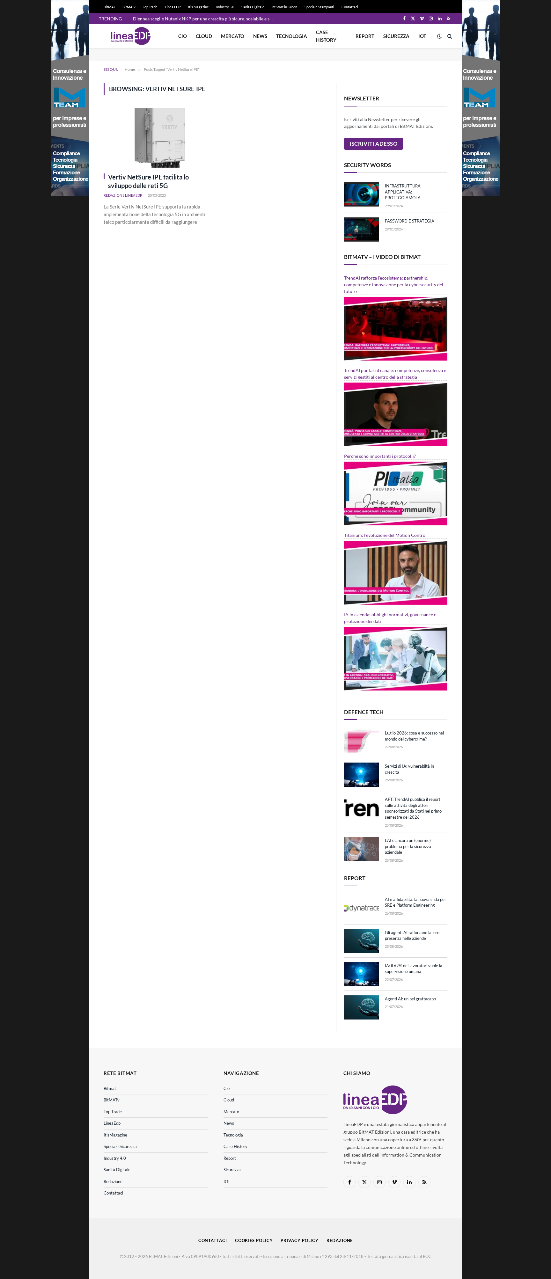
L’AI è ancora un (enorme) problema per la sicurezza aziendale (408, 846)
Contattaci (350, 7)
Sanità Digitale (252, 7)
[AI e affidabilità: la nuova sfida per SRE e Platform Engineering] (361, 908)
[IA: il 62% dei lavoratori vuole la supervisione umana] (361, 974)
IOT (422, 36)
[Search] (449, 36)
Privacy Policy (300, 1240)
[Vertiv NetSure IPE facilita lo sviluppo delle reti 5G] (157, 137)
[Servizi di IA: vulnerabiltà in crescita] (361, 775)
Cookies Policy (254, 1240)
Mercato (232, 36)
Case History (326, 36)
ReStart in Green (284, 7)
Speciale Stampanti (319, 7)
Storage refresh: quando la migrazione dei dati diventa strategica (196, 18)
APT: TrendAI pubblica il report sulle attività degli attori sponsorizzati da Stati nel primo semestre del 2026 (413, 808)
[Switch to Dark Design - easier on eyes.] (439, 36)
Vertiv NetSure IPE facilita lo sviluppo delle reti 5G (148, 181)
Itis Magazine (198, 7)
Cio (182, 36)
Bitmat (110, 1088)
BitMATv (129, 7)
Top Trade (150, 7)
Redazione (113, 1181)
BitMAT (109, 7)
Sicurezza (396, 36)
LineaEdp (112, 1123)
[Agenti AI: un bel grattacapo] (361, 1007)
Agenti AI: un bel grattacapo (410, 998)
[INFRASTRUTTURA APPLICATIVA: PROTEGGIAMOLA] (361, 194)
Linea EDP (173, 7)
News (260, 36)
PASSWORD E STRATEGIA (409, 220)
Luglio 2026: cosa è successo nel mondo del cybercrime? (414, 736)
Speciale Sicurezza (120, 1146)
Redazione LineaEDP (123, 195)
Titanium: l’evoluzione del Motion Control (385, 535)
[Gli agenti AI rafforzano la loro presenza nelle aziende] (361, 941)
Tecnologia (291, 36)
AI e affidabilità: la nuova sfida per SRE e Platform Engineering (415, 902)
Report (365, 36)
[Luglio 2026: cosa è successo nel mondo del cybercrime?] (361, 741)
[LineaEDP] (131, 36)
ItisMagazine (115, 1134)
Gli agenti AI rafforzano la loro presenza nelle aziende (412, 935)
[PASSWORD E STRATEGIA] (361, 229)
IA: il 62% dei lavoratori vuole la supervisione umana (413, 968)
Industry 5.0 (225, 7)
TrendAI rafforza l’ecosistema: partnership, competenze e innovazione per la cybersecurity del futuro (393, 284)
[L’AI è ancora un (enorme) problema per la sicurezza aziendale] (361, 849)
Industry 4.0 (115, 1158)
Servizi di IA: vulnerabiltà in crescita (409, 769)
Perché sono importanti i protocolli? (380, 456)
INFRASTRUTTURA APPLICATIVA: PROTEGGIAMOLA (403, 191)
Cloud (204, 36)
